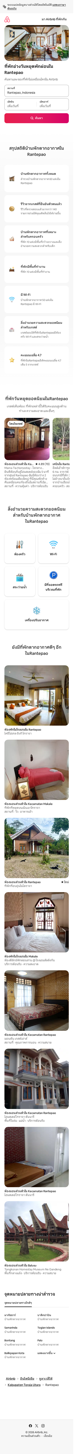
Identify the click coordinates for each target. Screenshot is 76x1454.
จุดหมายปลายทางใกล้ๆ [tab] (18, 1302)
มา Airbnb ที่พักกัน (54, 19)
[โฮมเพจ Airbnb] (7, 19)
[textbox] (20, 106)
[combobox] (36, 93)
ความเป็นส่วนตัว (30, 1436)
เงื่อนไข (48, 1436)
